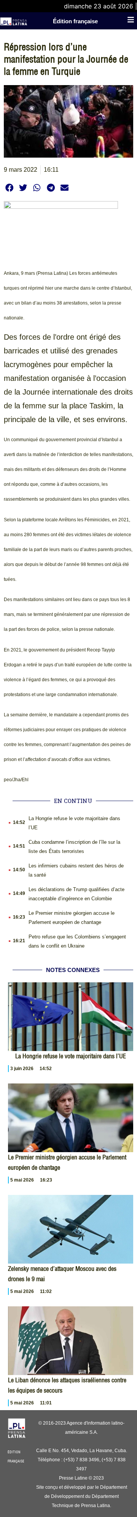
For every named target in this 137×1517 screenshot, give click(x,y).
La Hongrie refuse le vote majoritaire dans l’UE (70, 1056)
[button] (9, 187)
